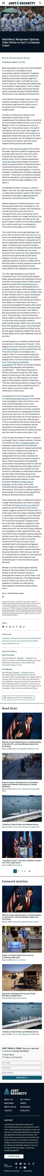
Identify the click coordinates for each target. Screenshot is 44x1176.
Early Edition (9, 1055)
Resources (25, 1107)
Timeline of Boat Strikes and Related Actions (20, 824)
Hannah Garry (17, 789)
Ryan (8, 655)
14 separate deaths (27, 443)
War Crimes (15, 643)
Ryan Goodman (10, 58)
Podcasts (24, 1111)
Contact (8, 1111)
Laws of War (6, 643)
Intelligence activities (9, 638)
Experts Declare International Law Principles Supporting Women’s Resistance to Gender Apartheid (20, 784)
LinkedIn (28, 658)
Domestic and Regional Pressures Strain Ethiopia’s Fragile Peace (18, 995)
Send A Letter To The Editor (20, 698)
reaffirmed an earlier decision (16, 399)
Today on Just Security (13, 1057)
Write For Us (10, 1107)
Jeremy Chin (17, 827)
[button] (40, 3)
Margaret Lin (26, 827)
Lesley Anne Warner (20, 998)
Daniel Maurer (17, 865)
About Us (8, 1100)
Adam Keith (17, 749)
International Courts (25, 638)
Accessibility (27, 1171)
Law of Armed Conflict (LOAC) (27, 641)
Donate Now (13, 1156)
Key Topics (25, 1100)
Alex (7, 669)
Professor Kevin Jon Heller (25, 505)
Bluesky (20, 658)
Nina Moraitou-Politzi (31, 749)
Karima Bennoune (29, 789)
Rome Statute (12, 349)
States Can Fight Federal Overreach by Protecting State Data (17, 956)
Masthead (9, 1103)
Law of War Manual (9, 162)
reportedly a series (18, 326)
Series (23, 1103)
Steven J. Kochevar (19, 960)
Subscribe (20, 1078)
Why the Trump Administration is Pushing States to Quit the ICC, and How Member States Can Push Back (21, 744)
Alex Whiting (24, 58)
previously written (21, 149)
